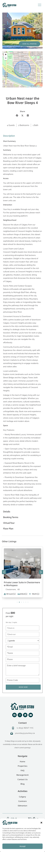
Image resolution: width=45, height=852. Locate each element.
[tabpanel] (22, 324)
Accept (22, 846)
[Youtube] (30, 715)
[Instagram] (20, 715)
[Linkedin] (25, 715)
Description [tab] (9, 136)
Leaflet (27, 87)
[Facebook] (14, 715)
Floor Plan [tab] (8, 528)
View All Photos (29, 44)
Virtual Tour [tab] (9, 523)
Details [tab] (6, 511)
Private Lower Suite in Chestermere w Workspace (22, 584)
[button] (41, 822)
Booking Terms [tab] (10, 517)
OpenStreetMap (34, 87)
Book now (23, 687)
